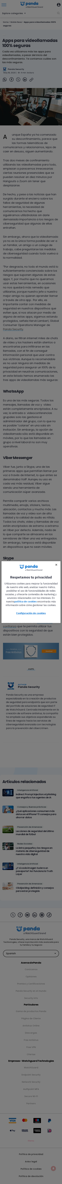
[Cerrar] (56, 564)
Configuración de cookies (31, 613)
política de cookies (25, 601)
